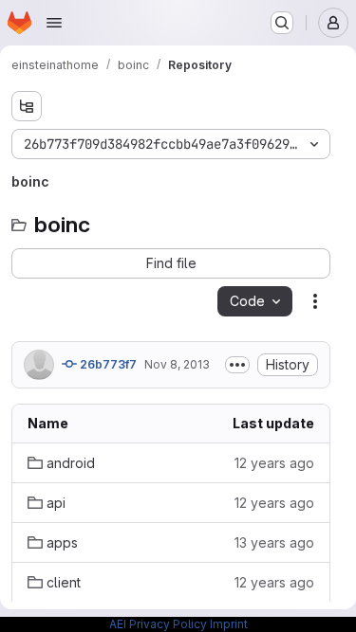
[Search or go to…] (282, 22)
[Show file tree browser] (26, 106)
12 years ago (274, 463)
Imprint (229, 624)
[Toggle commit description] (237, 364)
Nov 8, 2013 (177, 364)
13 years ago (274, 542)
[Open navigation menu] (54, 23)
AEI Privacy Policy (158, 624)
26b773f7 (107, 364)
